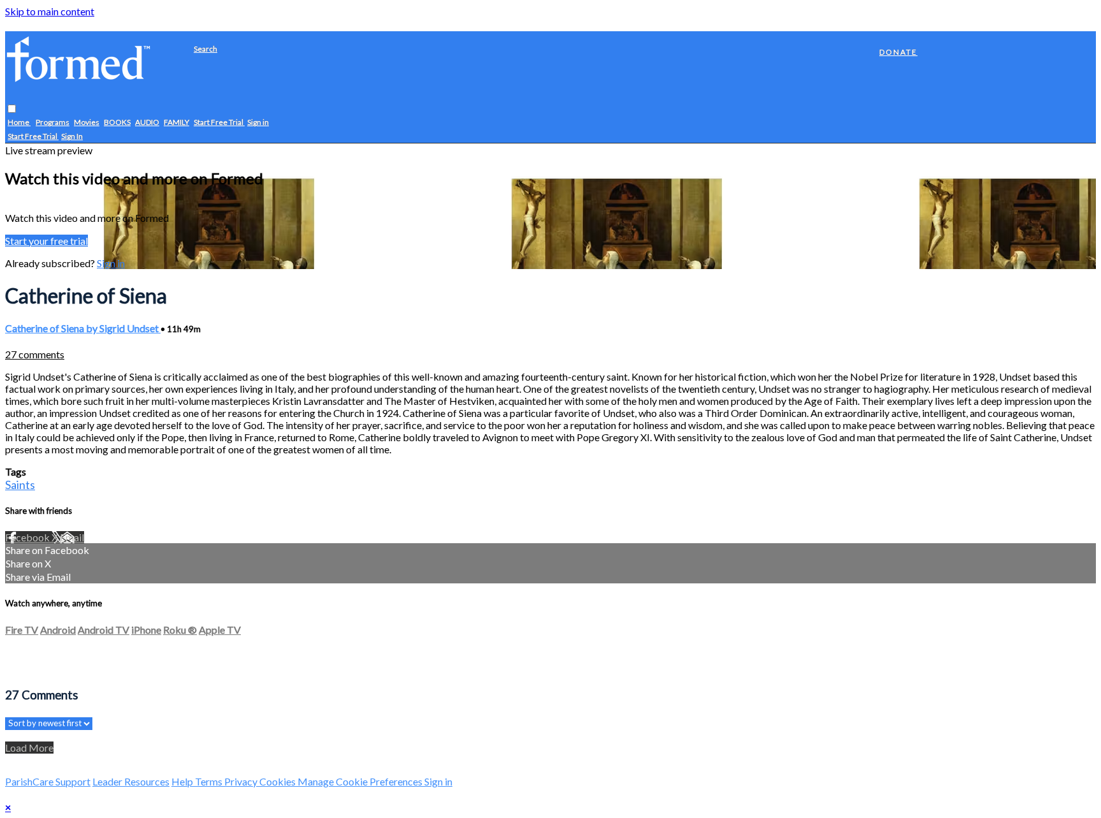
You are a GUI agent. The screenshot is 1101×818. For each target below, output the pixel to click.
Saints (20, 485)
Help (183, 781)
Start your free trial (46, 241)
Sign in (258, 123)
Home (19, 123)
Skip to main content (49, 11)
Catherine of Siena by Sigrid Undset (83, 328)
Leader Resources (130, 781)
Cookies (278, 781)
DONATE (898, 52)
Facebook (28, 537)
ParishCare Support (47, 781)
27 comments (34, 354)
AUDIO (147, 123)
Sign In (72, 137)
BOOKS (117, 123)
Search (205, 49)
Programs (52, 123)
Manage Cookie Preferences (361, 781)
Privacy (241, 781)
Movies (86, 123)
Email (72, 537)
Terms (209, 781)
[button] (12, 109)
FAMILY (176, 123)
